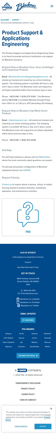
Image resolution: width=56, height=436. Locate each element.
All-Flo (21, 333)
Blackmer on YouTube (30, 302)
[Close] (51, 408)
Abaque (8, 333)
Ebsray (21, 338)
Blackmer (47, 333)
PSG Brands (28, 329)
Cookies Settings (21, 426)
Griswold (47, 338)
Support (15, 20)
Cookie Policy (28, 394)
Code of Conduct (28, 400)
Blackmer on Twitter (30, 305)
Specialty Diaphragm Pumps (28, 267)
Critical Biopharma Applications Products (28, 257)
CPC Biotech (8, 338)
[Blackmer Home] (30, 6)
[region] (28, 419)
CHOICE (26, 170)
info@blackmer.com (29, 293)
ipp (21, 342)
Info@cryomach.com (18, 120)
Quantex (21, 346)
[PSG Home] (8, 6)
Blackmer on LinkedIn (30, 299)
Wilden (47, 346)
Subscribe (29, 320)
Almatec (35, 333)
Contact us (7, 184)
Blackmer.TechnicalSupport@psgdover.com (28, 76)
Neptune (8, 346)
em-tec (34, 338)
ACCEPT (43, 426)
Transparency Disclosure (28, 383)
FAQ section (44, 156)
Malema (35, 342)
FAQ (28, 231)
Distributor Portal (27, 355)
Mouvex (48, 342)
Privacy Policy (28, 388)
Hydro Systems (8, 342)
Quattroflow (34, 346)
